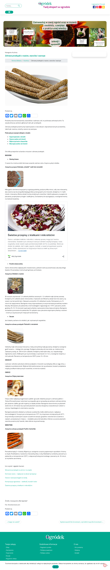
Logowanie (95, 4)
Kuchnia (14, 52)
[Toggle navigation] (9, 12)
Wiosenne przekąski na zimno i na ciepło (18, 470)
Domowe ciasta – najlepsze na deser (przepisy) (20, 474)
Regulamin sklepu (11, 559)
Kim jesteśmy (79, 547)
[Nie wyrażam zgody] (107, 565)
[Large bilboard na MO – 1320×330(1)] (55, 34)
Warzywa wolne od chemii (18, 144)
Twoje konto (9, 553)
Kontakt (77, 553)
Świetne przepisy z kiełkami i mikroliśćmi (18, 485)
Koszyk (102, 4)
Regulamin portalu (45, 547)
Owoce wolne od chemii (17, 139)
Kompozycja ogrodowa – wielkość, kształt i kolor (21, 481)
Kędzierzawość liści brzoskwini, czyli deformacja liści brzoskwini (81, 522)
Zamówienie (9, 550)
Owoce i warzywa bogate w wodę (16, 478)
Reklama (77, 550)
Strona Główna (16, 60)
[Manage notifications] (105, 565)
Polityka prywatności (46, 550)
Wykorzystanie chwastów (18, 141)
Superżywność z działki (17, 137)
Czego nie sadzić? (14, 522)
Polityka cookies (45, 553)
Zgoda (55, 567)
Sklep (7, 547)
